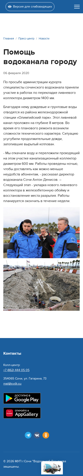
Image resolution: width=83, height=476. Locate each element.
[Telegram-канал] (28, 435)
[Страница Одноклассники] (45, 435)
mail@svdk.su (12, 384)
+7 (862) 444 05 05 (16, 370)
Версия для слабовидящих (32, 6)
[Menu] (77, 6)
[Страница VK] (37, 435)
